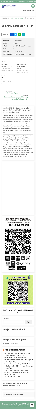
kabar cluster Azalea (15, 350)
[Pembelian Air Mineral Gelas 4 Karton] (24, 68)
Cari (28, 322)
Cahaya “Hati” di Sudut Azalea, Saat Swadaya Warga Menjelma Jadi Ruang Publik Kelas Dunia (16, 372)
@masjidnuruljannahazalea (13, 394)
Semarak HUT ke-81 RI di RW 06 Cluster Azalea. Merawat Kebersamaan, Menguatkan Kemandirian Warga (17, 356)
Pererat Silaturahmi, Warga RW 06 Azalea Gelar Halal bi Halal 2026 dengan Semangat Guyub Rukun (18, 366)
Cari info (5, 318)
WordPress (16, 404)
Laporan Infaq (19, 18)
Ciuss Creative (22, 406)
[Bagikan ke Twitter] (16, 34)
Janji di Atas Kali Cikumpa (12, 376)
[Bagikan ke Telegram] (23, 34)
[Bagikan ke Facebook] (12, 34)
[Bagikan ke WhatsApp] (20, 34)
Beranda (11, 18)
